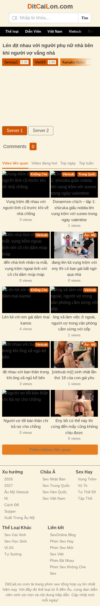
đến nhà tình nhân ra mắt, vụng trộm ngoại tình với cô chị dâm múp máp (26, 268)
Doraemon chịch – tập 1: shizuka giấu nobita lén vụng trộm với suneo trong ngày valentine (74, 210)
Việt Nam (54, 31)
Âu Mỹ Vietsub (16, 492)
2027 (8, 485)
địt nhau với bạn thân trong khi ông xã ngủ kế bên (26, 375)
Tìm (84, 18)
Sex (53, 573)
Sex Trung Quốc (56, 485)
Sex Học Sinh (15, 541)
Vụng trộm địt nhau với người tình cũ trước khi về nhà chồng (26, 207)
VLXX (9, 547)
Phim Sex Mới (61, 547)
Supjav (10, 511)
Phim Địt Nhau (62, 560)
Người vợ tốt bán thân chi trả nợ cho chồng (25, 423)
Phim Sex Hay (62, 541)
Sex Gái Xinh (15, 535)
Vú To (82, 485)
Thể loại (12, 31)
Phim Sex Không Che (68, 567)
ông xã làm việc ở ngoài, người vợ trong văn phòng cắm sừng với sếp (74, 323)
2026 (8, 479)
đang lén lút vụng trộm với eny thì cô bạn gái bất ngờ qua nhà (74, 268)
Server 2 (41, 130)
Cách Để (11, 505)
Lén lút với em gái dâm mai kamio (25, 320)
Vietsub (75, 31)
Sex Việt (57, 554)
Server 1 (15, 130)
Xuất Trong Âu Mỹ (19, 517)
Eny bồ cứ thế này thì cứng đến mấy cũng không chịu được (74, 426)
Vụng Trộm (87, 479)
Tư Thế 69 (87, 492)
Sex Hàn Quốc (54, 492)
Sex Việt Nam (53, 498)
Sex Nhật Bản (54, 479)
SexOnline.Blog (63, 535)
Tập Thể (85, 498)
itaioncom (50, 6)
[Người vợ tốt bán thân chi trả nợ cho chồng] (26, 403)
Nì (6, 498)
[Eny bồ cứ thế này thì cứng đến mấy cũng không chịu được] (74, 403)
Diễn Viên (33, 31)
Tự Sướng (13, 554)
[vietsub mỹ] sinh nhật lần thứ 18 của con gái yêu (74, 375)
